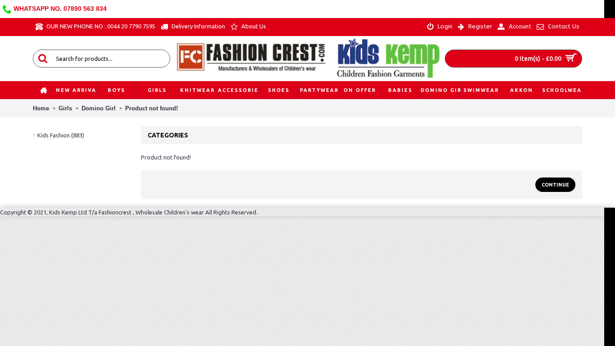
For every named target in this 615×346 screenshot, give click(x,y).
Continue (555, 184)
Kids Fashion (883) (60, 135)
